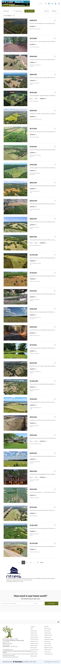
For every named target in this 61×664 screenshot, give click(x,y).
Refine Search (18, 11)
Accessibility (26, 661)
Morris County (47, 645)
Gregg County (47, 637)
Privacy (34, 661)
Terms (30, 661)
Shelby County (47, 649)
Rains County (33, 647)
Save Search (30, 11)
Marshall (46, 626)
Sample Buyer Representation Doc (10, 657)
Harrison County (34, 639)
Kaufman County (34, 643)
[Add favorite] (55, 20)
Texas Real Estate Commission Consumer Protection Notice (16, 654)
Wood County (33, 656)
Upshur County (34, 653)
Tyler (31, 628)
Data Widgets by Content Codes (51, 661)
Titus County (47, 651)
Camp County (33, 630)
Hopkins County (34, 641)
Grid (47, 11)
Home (40, 3)
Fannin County (33, 635)
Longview (32, 626)
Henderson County (48, 639)
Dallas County (47, 633)
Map (55, 11)
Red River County (48, 647)
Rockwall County (34, 649)
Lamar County (47, 643)
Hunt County (47, 641)
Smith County (33, 651)
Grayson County (34, 637)
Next (41, 562)
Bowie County (47, 628)
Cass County (47, 630)
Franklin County (48, 635)
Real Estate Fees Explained (9, 655)
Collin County (33, 633)
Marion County (34, 645)
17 (37, 562)
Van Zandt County (48, 653)
